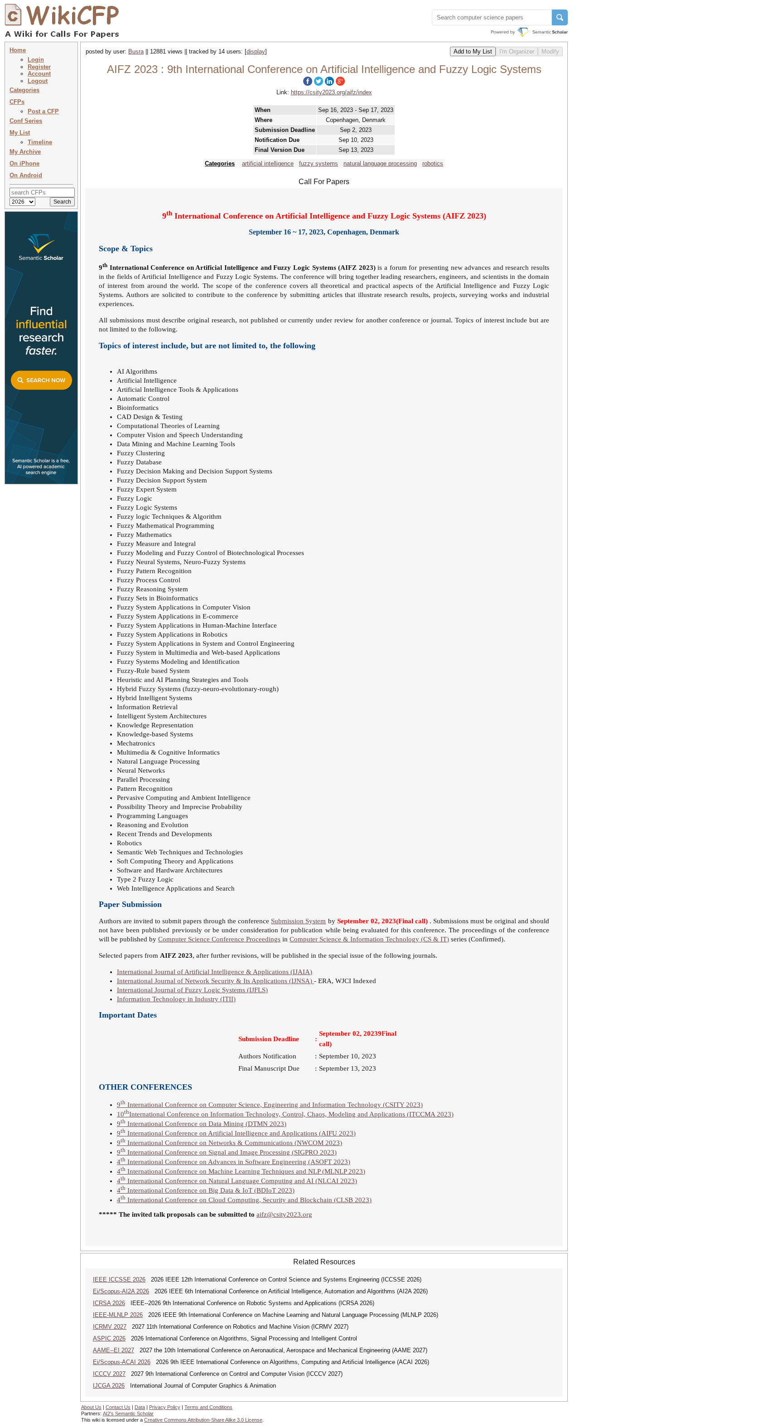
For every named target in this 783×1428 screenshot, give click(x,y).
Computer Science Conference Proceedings (219, 939)
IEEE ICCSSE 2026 (119, 1279)
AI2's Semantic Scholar (128, 1413)
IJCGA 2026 (109, 1385)
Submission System (298, 921)
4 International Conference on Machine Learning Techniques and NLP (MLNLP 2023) (241, 1171)
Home (18, 50)
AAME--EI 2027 (113, 1350)
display (255, 51)
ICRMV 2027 (109, 1326)
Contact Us (118, 1407)
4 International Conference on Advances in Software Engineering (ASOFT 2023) (233, 1161)
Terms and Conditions (208, 1407)
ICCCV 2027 (109, 1373)
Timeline (40, 142)
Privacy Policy (164, 1407)
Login (36, 59)
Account (39, 73)
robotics (432, 163)
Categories (24, 90)
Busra (136, 51)
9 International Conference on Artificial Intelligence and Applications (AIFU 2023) (236, 1133)
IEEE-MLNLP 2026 (118, 1314)
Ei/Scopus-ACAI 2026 (121, 1362)
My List (20, 132)
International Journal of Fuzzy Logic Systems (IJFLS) (192, 990)
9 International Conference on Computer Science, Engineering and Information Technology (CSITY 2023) (270, 1104)
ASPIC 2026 (109, 1338)
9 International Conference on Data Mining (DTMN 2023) (201, 1123)
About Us (91, 1407)
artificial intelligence (268, 163)
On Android (26, 175)
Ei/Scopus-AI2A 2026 (121, 1291)
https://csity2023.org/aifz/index (331, 92)
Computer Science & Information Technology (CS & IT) (369, 939)
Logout (38, 81)
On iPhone (24, 163)
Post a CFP (43, 111)
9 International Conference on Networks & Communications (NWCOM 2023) (229, 1142)
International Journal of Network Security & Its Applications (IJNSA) (215, 980)
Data (140, 1407)
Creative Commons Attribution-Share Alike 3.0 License (203, 1420)
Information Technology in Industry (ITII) (176, 999)
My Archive (25, 151)
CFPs (17, 101)
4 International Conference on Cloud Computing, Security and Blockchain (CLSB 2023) (244, 1200)
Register (39, 66)
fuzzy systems (318, 163)
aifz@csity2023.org (284, 1214)
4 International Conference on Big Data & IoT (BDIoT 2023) (206, 1190)
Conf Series (26, 120)
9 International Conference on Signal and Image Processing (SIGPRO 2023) (227, 1152)
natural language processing (380, 163)
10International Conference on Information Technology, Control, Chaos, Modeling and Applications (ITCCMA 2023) (285, 1114)
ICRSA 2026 (109, 1303)
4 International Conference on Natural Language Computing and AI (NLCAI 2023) (237, 1180)
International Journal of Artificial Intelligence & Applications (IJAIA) (214, 971)
